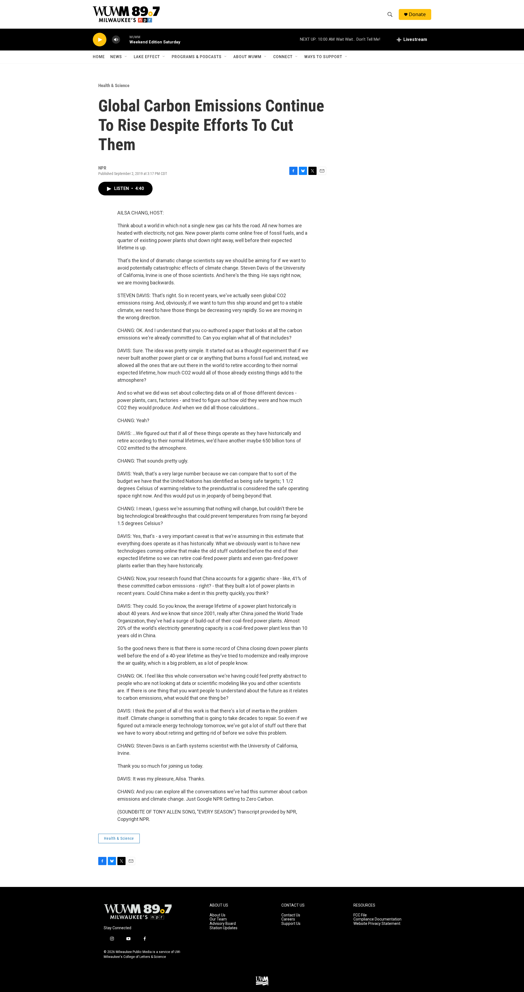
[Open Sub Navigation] (126, 57)
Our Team (218, 919)
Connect (283, 57)
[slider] (125, 39)
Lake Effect (147, 57)
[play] (99, 40)
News (116, 57)
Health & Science (113, 85)
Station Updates (223, 928)
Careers (288, 919)
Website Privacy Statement (376, 924)
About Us (217, 915)
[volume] (116, 40)
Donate (417, 14)
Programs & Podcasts (197, 57)
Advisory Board (223, 924)
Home (99, 57)
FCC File (360, 915)
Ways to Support (323, 57)
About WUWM (247, 57)
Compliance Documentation (377, 919)
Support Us (290, 924)
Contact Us (290, 915)
